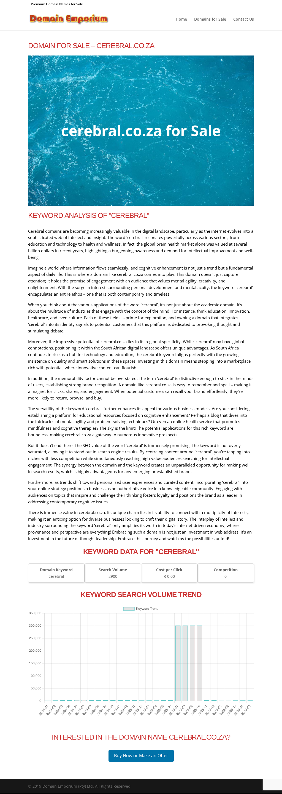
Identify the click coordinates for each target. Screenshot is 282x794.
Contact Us (243, 19)
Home (181, 19)
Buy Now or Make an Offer (141, 756)
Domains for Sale (210, 19)
